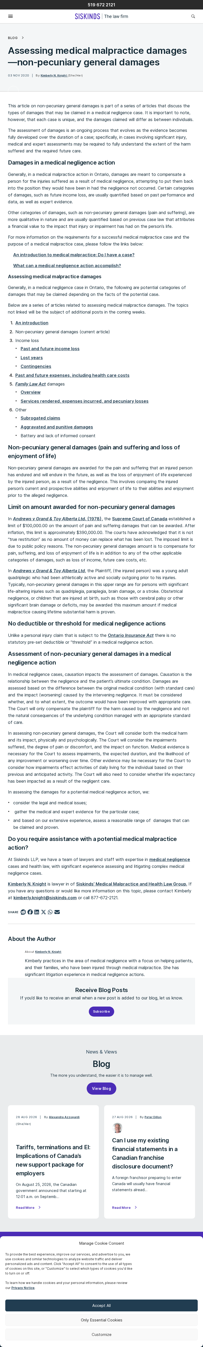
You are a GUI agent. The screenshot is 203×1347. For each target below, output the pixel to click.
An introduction (31, 322)
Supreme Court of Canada (139, 518)
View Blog (101, 1088)
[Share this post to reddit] (23, 912)
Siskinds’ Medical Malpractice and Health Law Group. (131, 884)
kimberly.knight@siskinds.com (45, 897)
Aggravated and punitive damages (57, 427)
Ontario (131, 635)
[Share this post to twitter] (43, 912)
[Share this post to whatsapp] (50, 912)
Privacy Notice (23, 1288)
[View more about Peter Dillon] (117, 1128)
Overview (30, 392)
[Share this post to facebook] (30, 912)
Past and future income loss (50, 348)
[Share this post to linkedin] (37, 912)
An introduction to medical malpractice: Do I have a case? (74, 254)
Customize (102, 1334)
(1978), (58, 518)
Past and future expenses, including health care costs (72, 375)
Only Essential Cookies (101, 1319)
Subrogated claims (40, 418)
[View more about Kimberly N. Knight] (13, 91)
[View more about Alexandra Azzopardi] (21, 1134)
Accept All (101, 1305)
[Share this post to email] (57, 912)
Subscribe (101, 1011)
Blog (12, 38)
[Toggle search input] (191, 16)
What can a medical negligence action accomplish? (67, 265)
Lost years (32, 357)
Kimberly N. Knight (54, 75)
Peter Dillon (153, 1117)
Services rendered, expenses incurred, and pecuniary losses (85, 401)
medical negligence (169, 859)
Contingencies (36, 366)
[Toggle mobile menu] (6, 16)
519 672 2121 (101, 4)
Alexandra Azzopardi (64, 1117)
